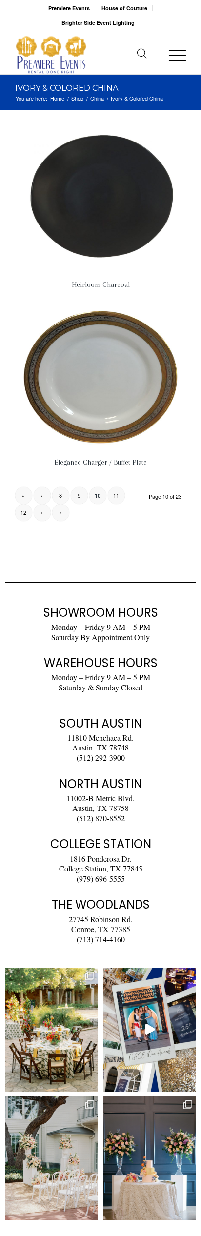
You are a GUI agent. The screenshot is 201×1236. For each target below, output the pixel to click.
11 (116, 495)
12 (23, 512)
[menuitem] (69, 8)
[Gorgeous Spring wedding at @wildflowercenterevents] (51, 1030)
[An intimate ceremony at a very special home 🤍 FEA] (51, 1158)
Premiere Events (69, 8)
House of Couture (124, 8)
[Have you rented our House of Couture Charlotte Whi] (149, 1158)
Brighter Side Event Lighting (98, 22)
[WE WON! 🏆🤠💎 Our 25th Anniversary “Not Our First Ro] (149, 1030)
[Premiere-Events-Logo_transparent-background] (83, 54)
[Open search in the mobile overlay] (142, 54)
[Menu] (172, 54)
